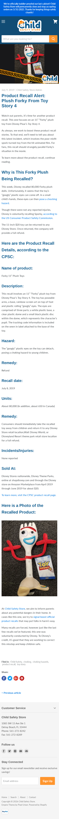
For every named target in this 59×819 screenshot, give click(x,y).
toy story (21, 664)
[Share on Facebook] (4, 678)
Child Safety (16, 661)
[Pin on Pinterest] (22, 678)
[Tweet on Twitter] (10, 678)
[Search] (53, 38)
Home (4, 797)
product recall (8, 664)
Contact (32, 797)
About (22, 797)
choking (27, 661)
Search (14, 797)
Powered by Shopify (38, 805)
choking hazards (40, 661)
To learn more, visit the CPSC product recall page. (29, 494)
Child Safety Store (15, 608)
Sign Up (47, 781)
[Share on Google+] (16, 678)
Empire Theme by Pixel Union (15, 805)
